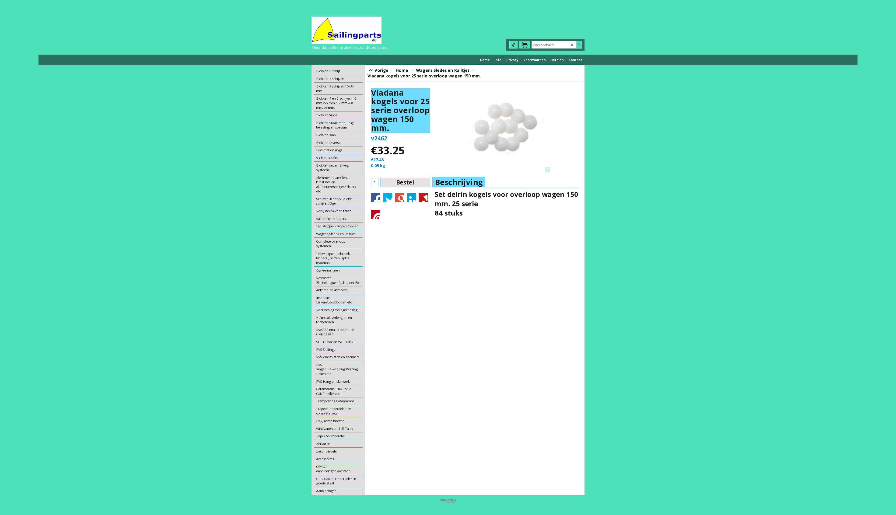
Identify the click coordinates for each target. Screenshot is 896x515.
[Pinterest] (375, 214)
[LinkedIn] (411, 197)
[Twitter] (387, 197)
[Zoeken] (579, 44)
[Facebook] (375, 197)
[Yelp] (423, 197)
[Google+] (399, 197)
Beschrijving (459, 182)
